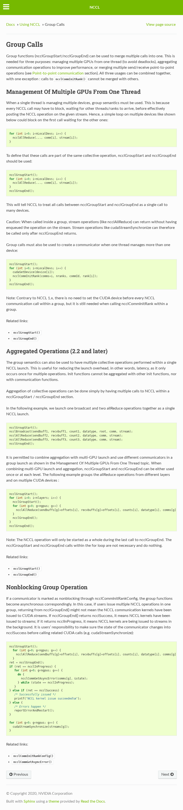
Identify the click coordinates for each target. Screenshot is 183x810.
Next (165, 774)
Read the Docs (93, 801)
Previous (20, 774)
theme (54, 801)
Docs (10, 24)
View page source (161, 24)
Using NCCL (30, 24)
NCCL (95, 7)
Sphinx (29, 801)
